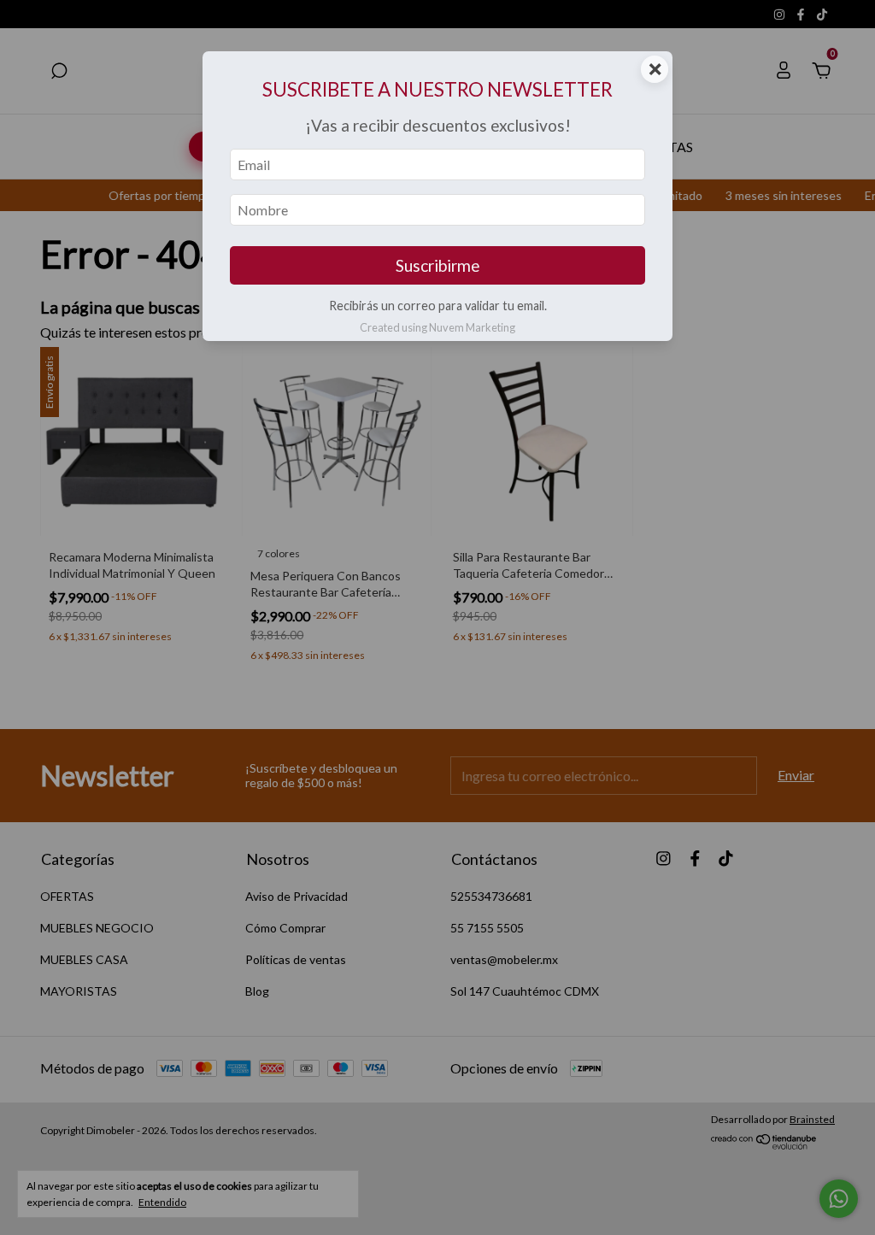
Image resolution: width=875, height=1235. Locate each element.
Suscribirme (438, 265)
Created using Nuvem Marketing (437, 327)
